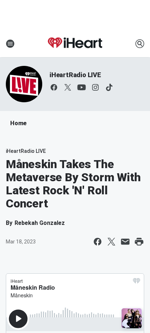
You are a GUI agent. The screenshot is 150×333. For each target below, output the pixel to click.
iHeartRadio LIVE (75, 75)
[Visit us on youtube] (81, 87)
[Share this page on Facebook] (97, 242)
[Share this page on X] (111, 242)
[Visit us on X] (67, 87)
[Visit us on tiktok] (109, 87)
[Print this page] (139, 242)
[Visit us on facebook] (54, 87)
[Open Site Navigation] (10, 43)
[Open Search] (139, 43)
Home (18, 123)
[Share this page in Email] (125, 242)
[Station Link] (75, 43)
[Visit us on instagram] (95, 87)
